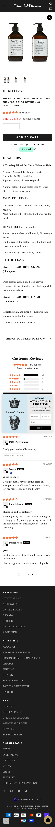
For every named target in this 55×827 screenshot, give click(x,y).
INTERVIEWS (10, 754)
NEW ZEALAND (12, 598)
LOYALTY (8, 729)
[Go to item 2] (16, 80)
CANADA (8, 615)
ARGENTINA (10, 632)
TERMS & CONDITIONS (16, 652)
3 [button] (28, 574)
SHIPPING (8, 669)
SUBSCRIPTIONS (12, 734)
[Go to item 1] (7, 80)
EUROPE (8, 621)
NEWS (6, 749)
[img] (10, 437)
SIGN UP (40, 428)
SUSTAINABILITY (13, 680)
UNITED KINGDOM (14, 626)
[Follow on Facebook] (4, 791)
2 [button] (23, 574)
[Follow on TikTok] (26, 791)
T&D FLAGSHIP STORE (16, 686)
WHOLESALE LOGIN (15, 723)
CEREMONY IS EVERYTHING (20, 783)
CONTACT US (11, 706)
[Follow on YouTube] (18, 791)
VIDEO (7, 766)
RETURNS (8, 675)
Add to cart (27, 137)
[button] (10, 112)
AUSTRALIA (10, 604)
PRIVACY (8, 663)
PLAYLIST (9, 777)
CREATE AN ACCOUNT (16, 717)
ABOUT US (9, 646)
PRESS (6, 771)
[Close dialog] (51, 396)
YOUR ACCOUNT (13, 712)
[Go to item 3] (25, 80)
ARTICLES (9, 760)
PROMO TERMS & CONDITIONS (21, 658)
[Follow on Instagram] (11, 791)
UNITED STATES (12, 609)
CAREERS (8, 692)
